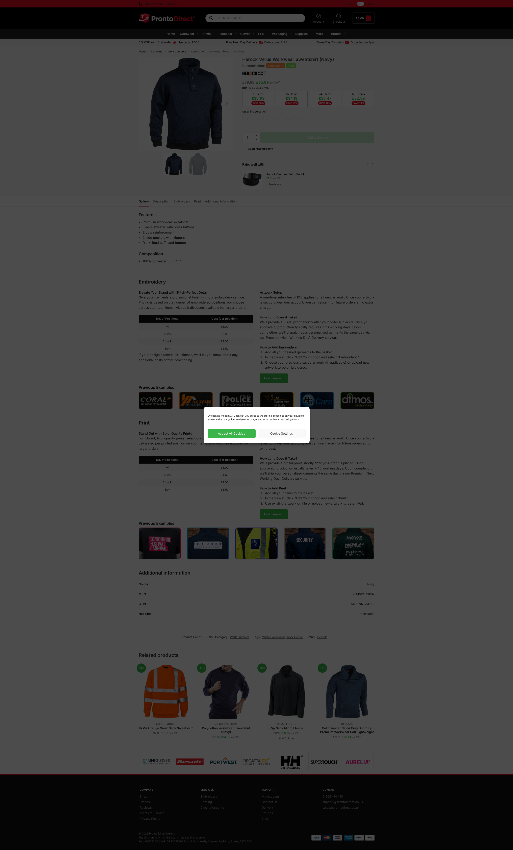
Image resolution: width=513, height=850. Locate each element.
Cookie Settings (281, 433)
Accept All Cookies (231, 433)
